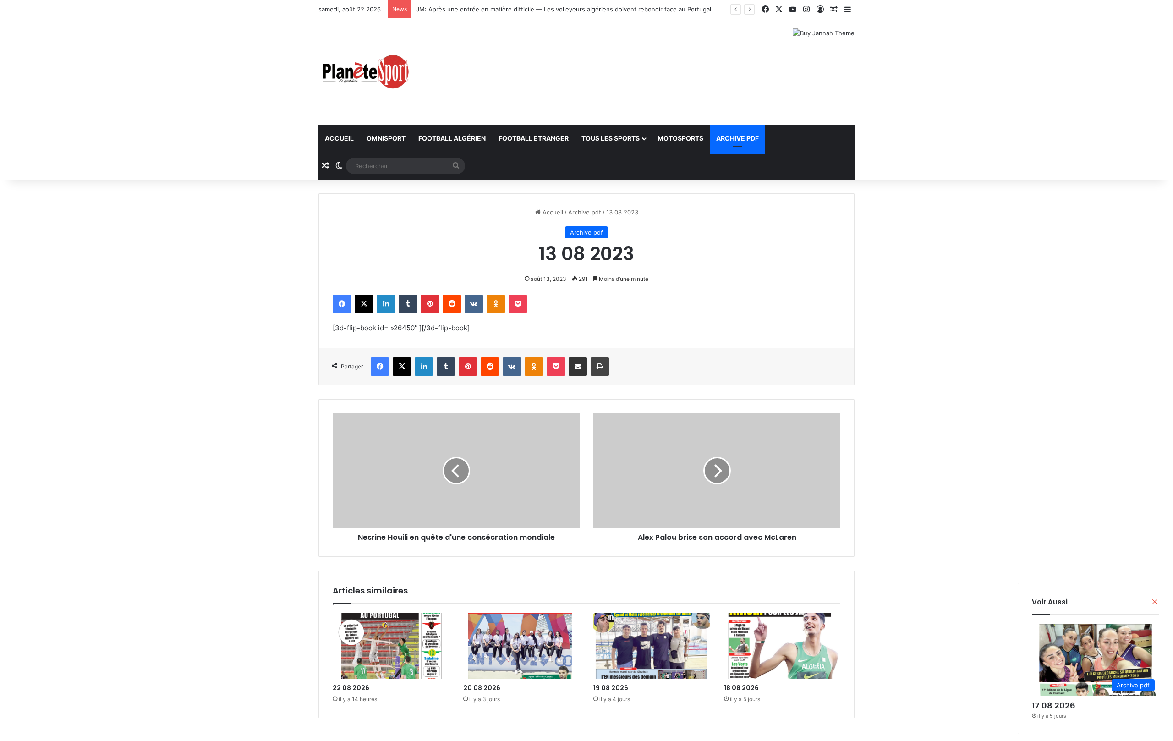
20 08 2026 (481, 687)
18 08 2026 (741, 687)
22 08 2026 (351, 687)
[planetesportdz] (364, 72)
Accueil (339, 138)
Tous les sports (610, 138)
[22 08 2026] (391, 646)
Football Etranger (534, 138)
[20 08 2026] (521, 646)
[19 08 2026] (651, 646)
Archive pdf (737, 138)
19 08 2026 (610, 687)
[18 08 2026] (782, 646)
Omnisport (386, 138)
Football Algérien (452, 138)
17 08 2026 (1053, 705)
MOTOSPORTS (680, 138)
